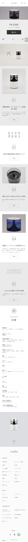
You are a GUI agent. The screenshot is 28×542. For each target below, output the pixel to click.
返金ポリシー (4, 521)
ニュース (4, 494)
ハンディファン (18, 471)
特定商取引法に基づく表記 (20, 510)
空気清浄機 (4, 461)
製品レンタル (4, 484)
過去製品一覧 (17, 481)
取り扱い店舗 (4, 497)
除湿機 (16, 465)
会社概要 (16, 497)
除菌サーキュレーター (6, 471)
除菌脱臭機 (4, 475)
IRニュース (4, 500)
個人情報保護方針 (18, 514)
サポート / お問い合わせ (6, 517)
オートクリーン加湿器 (19, 461)
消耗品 (16, 478)
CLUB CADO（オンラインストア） (6, 510)
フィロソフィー (18, 494)
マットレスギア (18, 468)
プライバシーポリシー (6, 514)
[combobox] (4, 540)
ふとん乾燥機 (4, 468)
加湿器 (3, 465)
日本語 (3, 540)
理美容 (3, 478)
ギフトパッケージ (5, 481)
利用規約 (16, 517)
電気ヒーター (17, 475)
